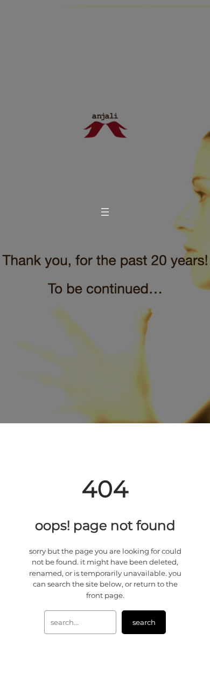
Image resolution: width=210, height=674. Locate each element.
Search (144, 622)
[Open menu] (105, 211)
